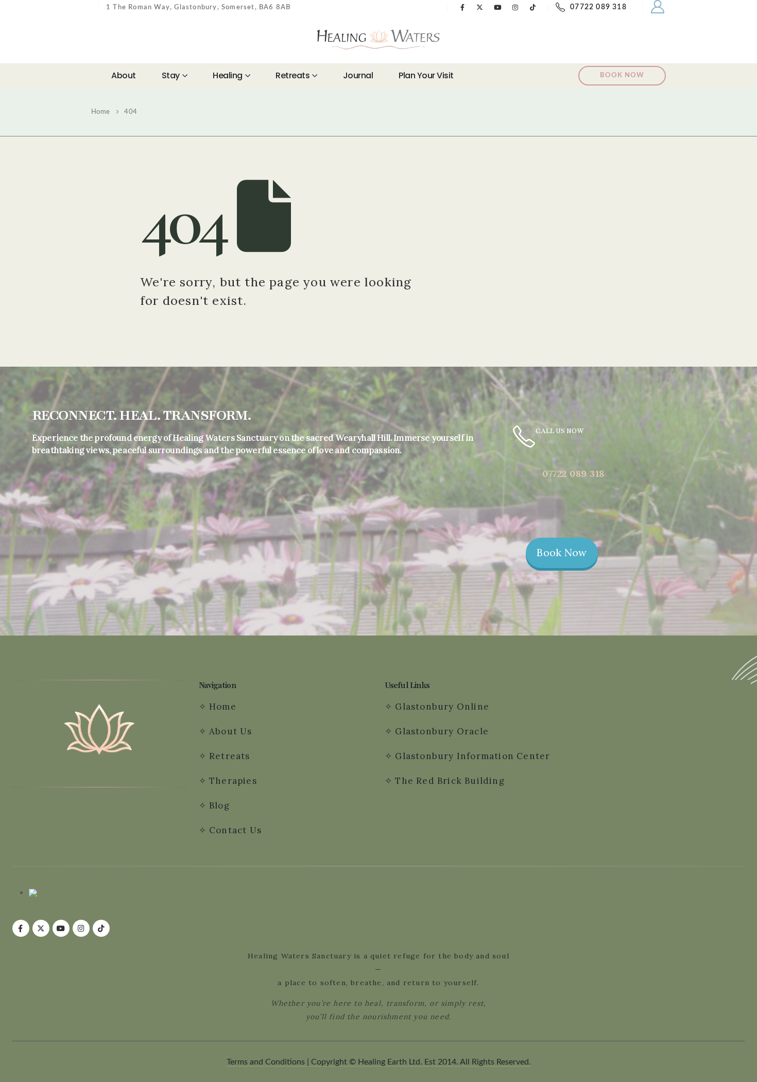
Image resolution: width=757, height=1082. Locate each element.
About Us (230, 731)
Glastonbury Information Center (472, 756)
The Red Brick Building (449, 780)
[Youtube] (498, 7)
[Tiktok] (533, 7)
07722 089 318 (598, 7)
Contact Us (236, 830)
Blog (219, 805)
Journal (358, 75)
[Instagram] (515, 7)
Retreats (292, 75)
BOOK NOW (622, 75)
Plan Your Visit (426, 75)
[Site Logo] (378, 39)
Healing (228, 75)
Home (222, 706)
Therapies (233, 780)
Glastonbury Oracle (442, 731)
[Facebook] (462, 7)
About (123, 75)
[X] (480, 7)
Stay (171, 75)
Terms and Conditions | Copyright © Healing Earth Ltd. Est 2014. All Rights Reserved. (379, 1062)
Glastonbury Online (440, 706)
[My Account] (658, 7)
